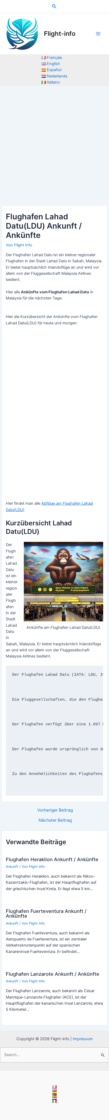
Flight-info (59, 33)
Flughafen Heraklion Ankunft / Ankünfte (52, 859)
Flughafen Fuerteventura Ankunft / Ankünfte (46, 913)
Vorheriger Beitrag (55, 810)
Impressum (83, 1038)
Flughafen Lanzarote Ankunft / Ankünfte (52, 974)
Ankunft (12, 867)
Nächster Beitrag (55, 820)
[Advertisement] (54, 143)
